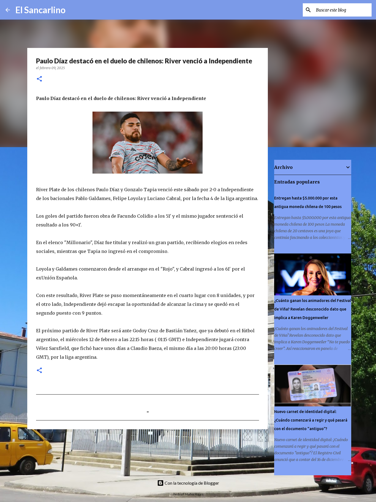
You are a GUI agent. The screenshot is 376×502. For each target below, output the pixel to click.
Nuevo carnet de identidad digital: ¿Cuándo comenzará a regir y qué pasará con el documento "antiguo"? (310, 420)
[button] (39, 79)
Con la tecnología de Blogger (191, 482)
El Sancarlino (40, 9)
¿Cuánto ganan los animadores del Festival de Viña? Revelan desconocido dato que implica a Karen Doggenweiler (312, 309)
